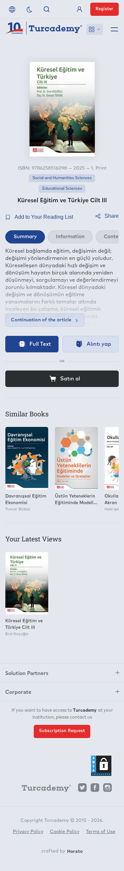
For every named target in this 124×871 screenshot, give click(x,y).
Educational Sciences (62, 189)
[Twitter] (82, 789)
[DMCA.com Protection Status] (101, 765)
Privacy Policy (28, 831)
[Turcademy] (43, 789)
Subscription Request (62, 731)
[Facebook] (95, 789)
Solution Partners (26, 673)
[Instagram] (107, 789)
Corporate (18, 691)
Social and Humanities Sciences (62, 178)
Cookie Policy (64, 831)
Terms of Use (100, 831)
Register (104, 9)
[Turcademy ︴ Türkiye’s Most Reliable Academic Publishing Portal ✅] (43, 29)
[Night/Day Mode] (29, 9)
